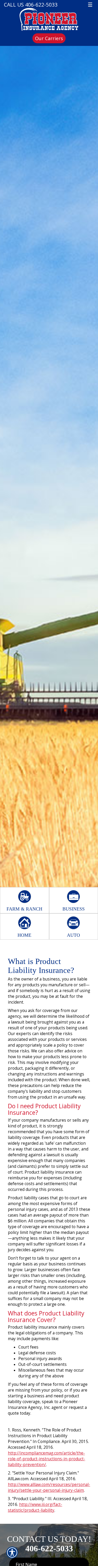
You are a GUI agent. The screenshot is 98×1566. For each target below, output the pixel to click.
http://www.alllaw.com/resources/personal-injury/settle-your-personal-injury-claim (49, 1487)
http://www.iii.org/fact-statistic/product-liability (35, 1507)
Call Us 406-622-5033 (30, 4)
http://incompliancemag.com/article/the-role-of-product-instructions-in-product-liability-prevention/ (46, 1458)
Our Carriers (49, 38)
